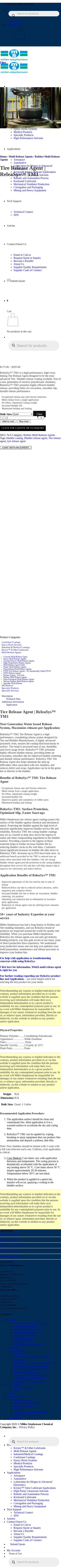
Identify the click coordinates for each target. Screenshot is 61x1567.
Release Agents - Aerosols (13, 675)
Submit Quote (14, 1418)
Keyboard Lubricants (25, 181)
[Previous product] (3, 273)
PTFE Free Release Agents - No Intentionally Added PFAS (27, 671)
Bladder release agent (35, 438)
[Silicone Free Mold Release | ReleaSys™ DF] (31, 361)
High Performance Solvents (28, 1344)
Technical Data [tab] (13, 699)
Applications (13, 1347)
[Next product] (3, 182)
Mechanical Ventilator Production (31, 1375)
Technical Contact (23, 1387)
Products (11, 1320)
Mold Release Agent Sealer (14, 665)
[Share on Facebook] (6, 444)
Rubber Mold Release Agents (39, 435)
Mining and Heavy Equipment (30, 1381)
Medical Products (23, 1338)
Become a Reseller (24, 1406)
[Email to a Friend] (14, 444)
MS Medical (7, 685)
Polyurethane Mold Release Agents (17, 669)
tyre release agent (16, 441)
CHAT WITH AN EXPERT (15, 447)
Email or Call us (22, 1399)
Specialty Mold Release (12, 683)
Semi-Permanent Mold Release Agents (18, 679)
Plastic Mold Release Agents (14, 667)
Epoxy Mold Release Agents (14, 659)
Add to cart (8, 421)
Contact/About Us (16, 1396)
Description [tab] (7, 696)
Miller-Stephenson (8, 1239)
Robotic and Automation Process (31, 178)
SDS (16, 1390)
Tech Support (14, 1384)
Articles (11, 1393)
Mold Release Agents (21, 156)
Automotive (20, 162)
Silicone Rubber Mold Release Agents (18, 681)
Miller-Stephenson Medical (12, 1245)
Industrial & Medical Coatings (16, 647)
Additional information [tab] (13, 701)
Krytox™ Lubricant (9, 1234)
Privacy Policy (27, 1427)
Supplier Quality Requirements (30, 1412)
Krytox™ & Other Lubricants (15, 650)
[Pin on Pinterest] (17, 444)
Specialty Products (10, 688)
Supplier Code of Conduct (28, 1415)
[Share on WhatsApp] (2, 444)
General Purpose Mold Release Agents (18, 661)
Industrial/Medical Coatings (28, 1329)
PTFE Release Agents (12, 673)
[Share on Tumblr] (21, 444)
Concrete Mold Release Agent (15, 657)
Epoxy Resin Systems (12, 645)
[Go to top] (2, 1431)
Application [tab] (11, 704)
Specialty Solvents (10, 690)
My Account (13, 1550)
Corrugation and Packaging (28, 1378)
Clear (39, 414)
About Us (19, 1409)
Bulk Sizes (6, 414)
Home (3, 156)
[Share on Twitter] (10, 444)
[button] (14, 24)
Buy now (23, 421)
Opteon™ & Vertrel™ (10, 1256)
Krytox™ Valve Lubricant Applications (35, 1363)
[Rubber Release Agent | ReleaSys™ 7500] (31, 270)
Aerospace (19, 159)
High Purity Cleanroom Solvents (31, 1366)
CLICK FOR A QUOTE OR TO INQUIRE (23, 428)
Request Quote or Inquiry (27, 1402)
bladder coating (14, 438)
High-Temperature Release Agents (17, 663)
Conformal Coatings (11, 642)
